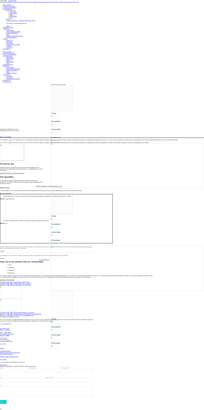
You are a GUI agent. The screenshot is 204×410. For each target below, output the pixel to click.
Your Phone (33, 368)
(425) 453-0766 (12, 0)
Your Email (66, 368)
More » (8, 26)
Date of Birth (49, 377)
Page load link (3, 365)
